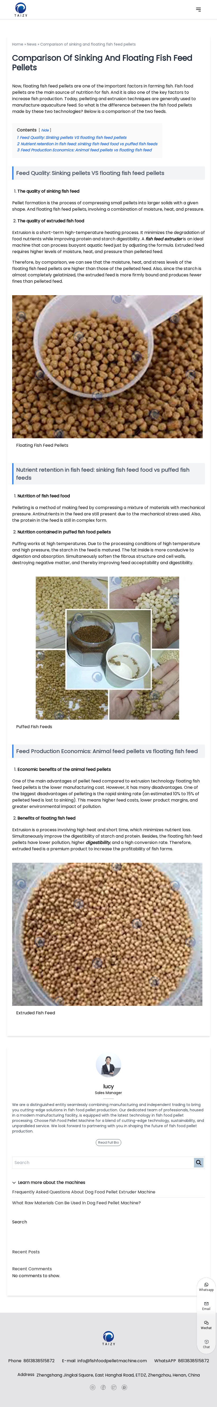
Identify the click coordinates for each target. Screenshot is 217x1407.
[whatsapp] (124, 1387)
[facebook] (103, 1387)
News (32, 44)
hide (45, 130)
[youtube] (92, 1387)
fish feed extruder (164, 239)
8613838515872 (39, 1361)
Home (17, 44)
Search (19, 1222)
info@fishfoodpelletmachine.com (112, 1361)
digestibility (98, 842)
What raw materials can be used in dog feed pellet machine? (76, 1203)
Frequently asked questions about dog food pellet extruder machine (83, 1192)
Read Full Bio (108, 1142)
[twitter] (113, 1387)
